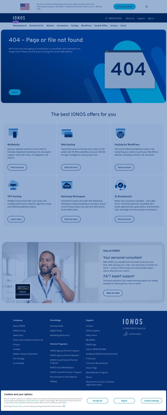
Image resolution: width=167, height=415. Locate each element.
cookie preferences (32, 401)
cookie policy (8, 403)
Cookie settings (151, 400)
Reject (64, 403)
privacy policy (20, 403)
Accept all (15, 406)
